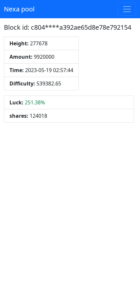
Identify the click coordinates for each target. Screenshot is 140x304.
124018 (28, 115)
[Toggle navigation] (127, 9)
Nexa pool (19, 9)
